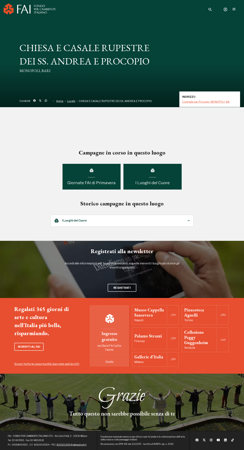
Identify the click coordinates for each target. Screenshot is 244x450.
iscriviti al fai (29, 346)
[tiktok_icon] (232, 441)
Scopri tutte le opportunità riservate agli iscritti (46, 364)
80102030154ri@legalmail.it (71, 444)
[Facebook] (197, 441)
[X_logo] (204, 441)
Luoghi (71, 101)
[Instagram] (211, 441)
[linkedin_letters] (225, 441)
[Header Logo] (30, 9)
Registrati (122, 287)
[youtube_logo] (218, 441)
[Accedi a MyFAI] (225, 9)
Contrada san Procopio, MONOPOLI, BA (206, 101)
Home (59, 101)
